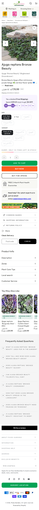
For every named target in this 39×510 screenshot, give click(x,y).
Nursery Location (19, 485)
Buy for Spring (19, 176)
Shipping (4, 93)
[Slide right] (33, 43)
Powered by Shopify (19, 505)
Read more (9, 85)
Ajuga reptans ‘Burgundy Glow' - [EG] (9, 323)
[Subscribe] (36, 465)
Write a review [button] (19, 428)
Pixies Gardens (15, 503)
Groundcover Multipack (21, 20)
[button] (30, 3)
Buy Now (19, 169)
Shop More (10, 20)
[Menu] (3, 3)
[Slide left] (5, 43)
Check (28, 241)
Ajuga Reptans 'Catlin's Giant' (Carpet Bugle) (23, 323)
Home (3, 20)
